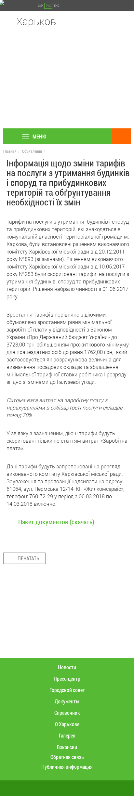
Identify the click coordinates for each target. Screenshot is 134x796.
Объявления (32, 151)
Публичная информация (67, 766)
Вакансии (67, 747)
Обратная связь (67, 756)
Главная (10, 151)
